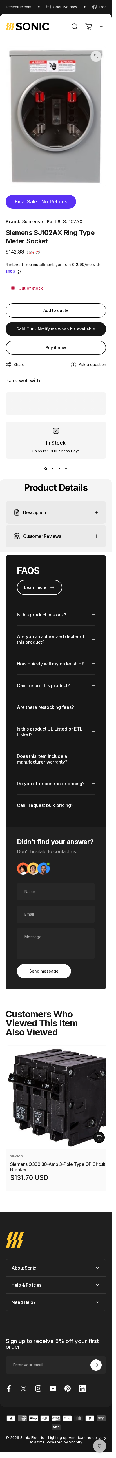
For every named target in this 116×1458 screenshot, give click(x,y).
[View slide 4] (66, 468)
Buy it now (56, 347)
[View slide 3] (59, 468)
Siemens (31, 221)
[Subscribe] (96, 1365)
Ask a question (92, 364)
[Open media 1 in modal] (96, 56)
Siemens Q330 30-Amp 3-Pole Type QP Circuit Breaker (57, 1166)
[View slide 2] (52, 468)
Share (19, 364)
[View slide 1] (46, 468)
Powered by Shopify (64, 1442)
